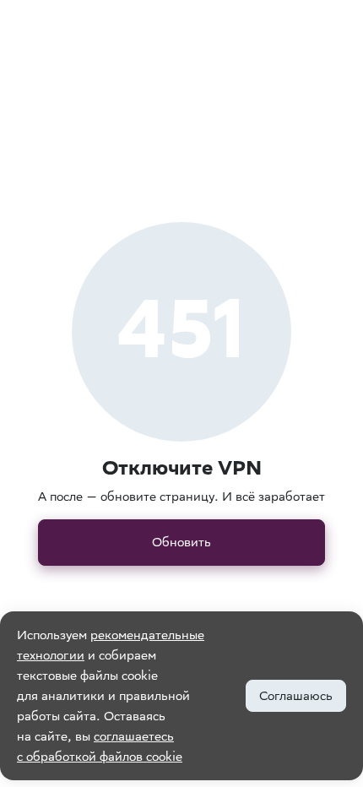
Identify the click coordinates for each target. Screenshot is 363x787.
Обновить (181, 542)
